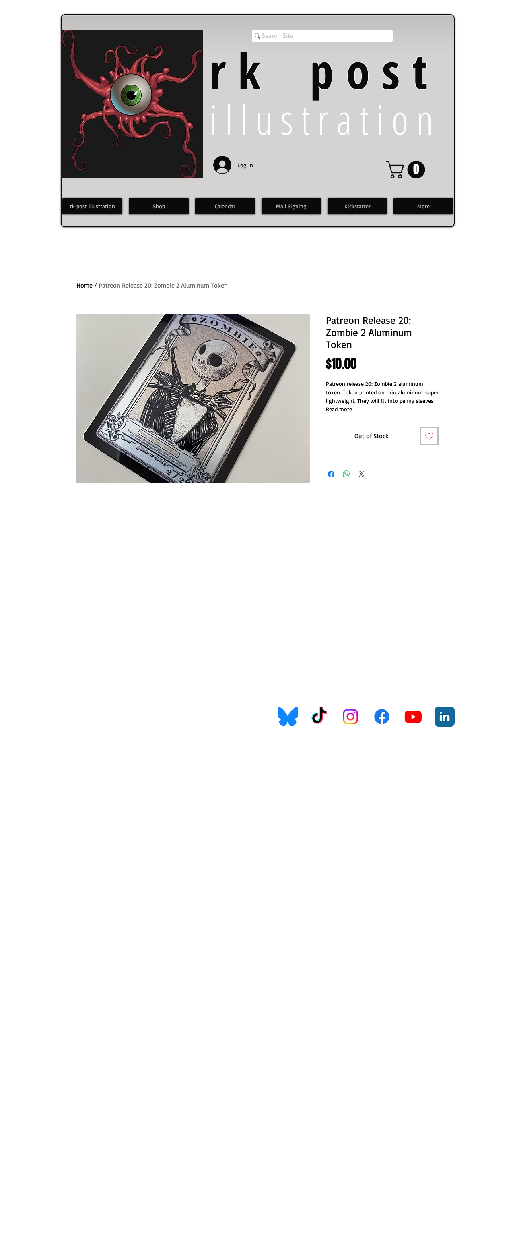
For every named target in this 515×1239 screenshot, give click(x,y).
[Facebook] (382, 717)
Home (84, 285)
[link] (407, 169)
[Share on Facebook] (331, 474)
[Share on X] (362, 474)
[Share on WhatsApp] (346, 474)
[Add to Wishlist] (429, 436)
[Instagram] (350, 717)
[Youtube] (413, 717)
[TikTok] (319, 717)
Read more (339, 409)
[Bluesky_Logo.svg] (288, 717)
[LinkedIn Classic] (445, 717)
